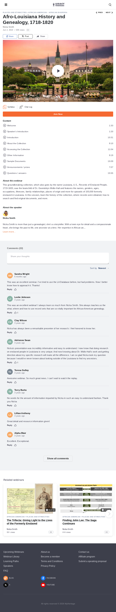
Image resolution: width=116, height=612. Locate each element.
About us (45, 552)
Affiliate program (87, 556)
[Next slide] (109, 514)
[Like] (15, 289)
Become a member (50, 556)
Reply (9, 289)
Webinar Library (11, 556)
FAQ (5, 571)
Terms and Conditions (52, 561)
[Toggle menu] (5, 4)
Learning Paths (11, 561)
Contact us (84, 552)
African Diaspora (58, 12)
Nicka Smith (12, 529)
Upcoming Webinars (13, 552)
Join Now (58, 114)
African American (37, 12)
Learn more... (9, 232)
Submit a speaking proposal (93, 561)
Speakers (8, 566)
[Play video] (58, 71)
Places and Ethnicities (15, 12)
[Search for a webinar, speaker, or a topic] (110, 4)
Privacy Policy (48, 566)
